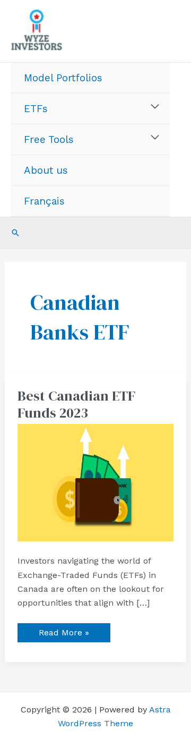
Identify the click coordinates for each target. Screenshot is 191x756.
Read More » (63, 630)
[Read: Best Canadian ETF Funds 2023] (96, 482)
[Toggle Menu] (155, 107)
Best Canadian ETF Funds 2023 (76, 404)
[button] (15, 232)
